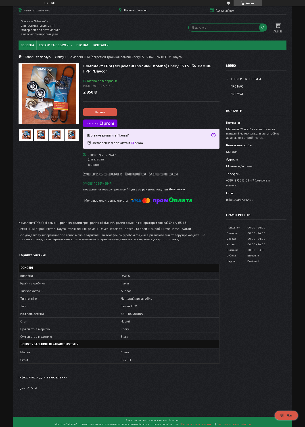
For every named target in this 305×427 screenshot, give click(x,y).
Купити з (92, 123)
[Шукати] (263, 27)
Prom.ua (174, 419)
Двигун (60, 57)
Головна (27, 45)
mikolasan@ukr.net (239, 199)
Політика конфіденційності (234, 423)
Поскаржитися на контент (198, 423)
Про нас (82, 45)
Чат (289, 415)
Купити (100, 112)
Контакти (101, 45)
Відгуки (237, 94)
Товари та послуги (54, 45)
